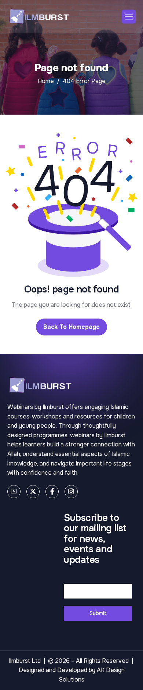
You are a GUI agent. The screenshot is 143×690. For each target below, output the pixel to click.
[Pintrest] (14, 491)
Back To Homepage (71, 327)
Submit (97, 613)
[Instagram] (71, 491)
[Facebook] (52, 491)
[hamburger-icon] (129, 17)
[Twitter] (33, 491)
